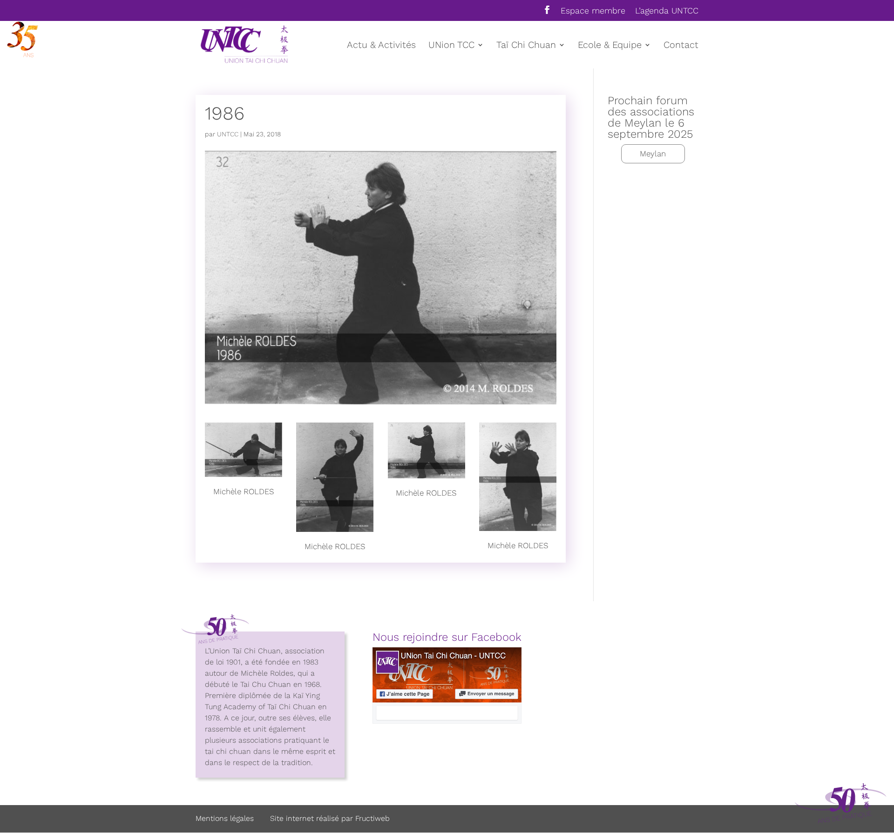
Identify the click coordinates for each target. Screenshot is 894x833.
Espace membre (593, 11)
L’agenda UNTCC (666, 11)
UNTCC (227, 134)
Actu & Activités (381, 45)
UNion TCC (451, 45)
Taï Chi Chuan (526, 45)
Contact (681, 45)
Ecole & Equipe (610, 45)
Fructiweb (372, 818)
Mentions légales (225, 818)
